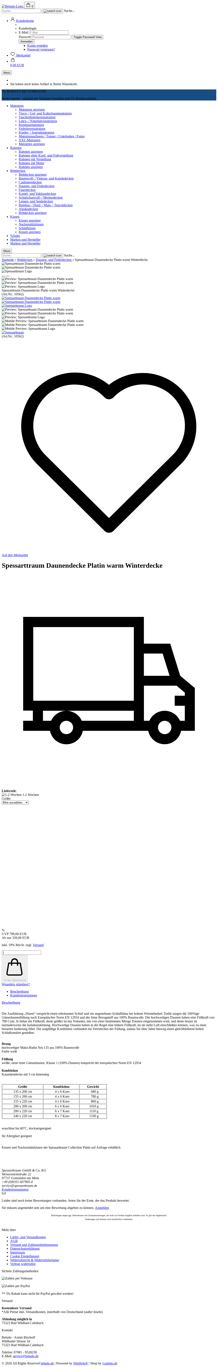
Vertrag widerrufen (23, 1264)
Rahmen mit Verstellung (35, 159)
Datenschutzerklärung (25, 1248)
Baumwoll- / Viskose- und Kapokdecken (46, 178)
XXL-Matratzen (29, 140)
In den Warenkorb (15, 980)
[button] (22, 21)
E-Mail (23, 32)
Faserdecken (27, 190)
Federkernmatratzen (32, 128)
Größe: (6, 798)
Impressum (17, 1252)
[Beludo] (13, 6)
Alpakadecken (28, 209)
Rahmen (16, 148)
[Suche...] (52, 11)
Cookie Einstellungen (24, 1256)
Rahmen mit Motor (31, 163)
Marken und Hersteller (25, 239)
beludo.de (47, 1363)
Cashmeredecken (30, 182)
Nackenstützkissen (31, 224)
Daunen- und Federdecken (36, 186)
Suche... (69, 11)
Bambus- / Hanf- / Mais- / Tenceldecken (46, 205)
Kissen (14, 216)
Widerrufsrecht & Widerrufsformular (34, 1260)
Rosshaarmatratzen (31, 125)
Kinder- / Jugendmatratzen (36, 132)
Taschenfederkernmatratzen (37, 117)
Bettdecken (17, 171)
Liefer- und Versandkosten (28, 1237)
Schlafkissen (27, 228)
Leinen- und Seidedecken (36, 201)
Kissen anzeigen (30, 220)
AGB (14, 1241)
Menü (6, 72)
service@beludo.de (26, 1356)
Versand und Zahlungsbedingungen (34, 1245)
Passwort (25, 37)
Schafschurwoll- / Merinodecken (41, 197)
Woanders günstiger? (16, 984)
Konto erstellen (37, 45)
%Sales (15, 236)
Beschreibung (19, 991)
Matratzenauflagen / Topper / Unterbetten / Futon (52, 136)
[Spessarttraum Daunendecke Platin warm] (31, 298)
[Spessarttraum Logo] (17, 305)
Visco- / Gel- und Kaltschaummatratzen (45, 113)
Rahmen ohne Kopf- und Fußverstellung (46, 155)
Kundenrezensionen (23, 995)
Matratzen (17, 106)
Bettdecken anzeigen (33, 174)
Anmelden (102, 1208)
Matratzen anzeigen (32, 109)
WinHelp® (80, 1363)
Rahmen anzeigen (31, 151)
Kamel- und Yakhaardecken (37, 193)
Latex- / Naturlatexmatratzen (38, 121)
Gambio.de (109, 1363)
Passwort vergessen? (41, 49)
